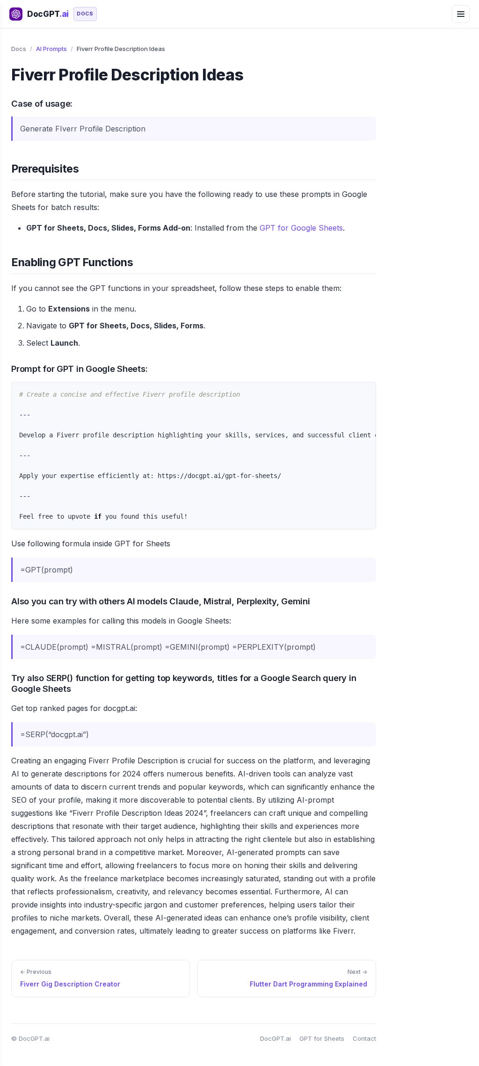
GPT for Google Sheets (301, 227)
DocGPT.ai (275, 1038)
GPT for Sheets (321, 1038)
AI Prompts (51, 48)
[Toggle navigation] (461, 14)
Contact (364, 1038)
